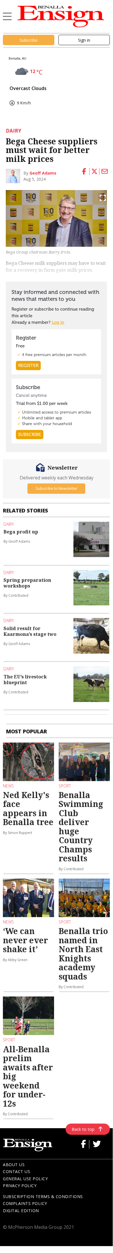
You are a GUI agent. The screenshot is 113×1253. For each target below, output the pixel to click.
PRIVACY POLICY (19, 1185)
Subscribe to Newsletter (56, 488)
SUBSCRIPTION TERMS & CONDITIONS (43, 1196)
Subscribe (29, 40)
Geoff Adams (42, 173)
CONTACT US (16, 1171)
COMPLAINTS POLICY (25, 1203)
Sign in (84, 40)
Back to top (83, 1129)
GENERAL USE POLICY (25, 1178)
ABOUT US (14, 1164)
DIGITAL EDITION (21, 1210)
